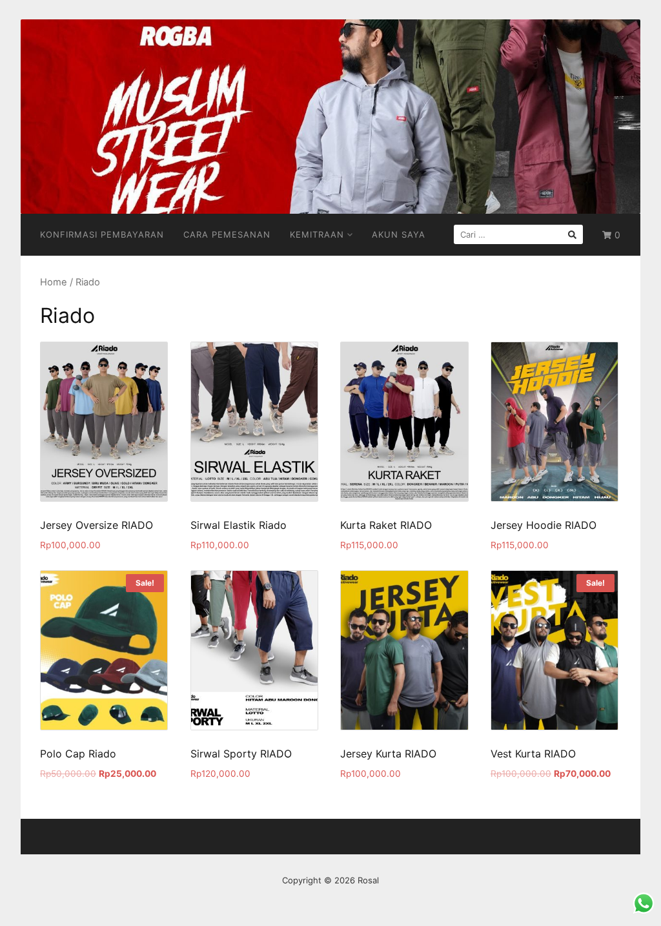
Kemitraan (317, 234)
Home (53, 282)
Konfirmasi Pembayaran (102, 234)
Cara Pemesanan (226, 234)
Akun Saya (398, 234)
